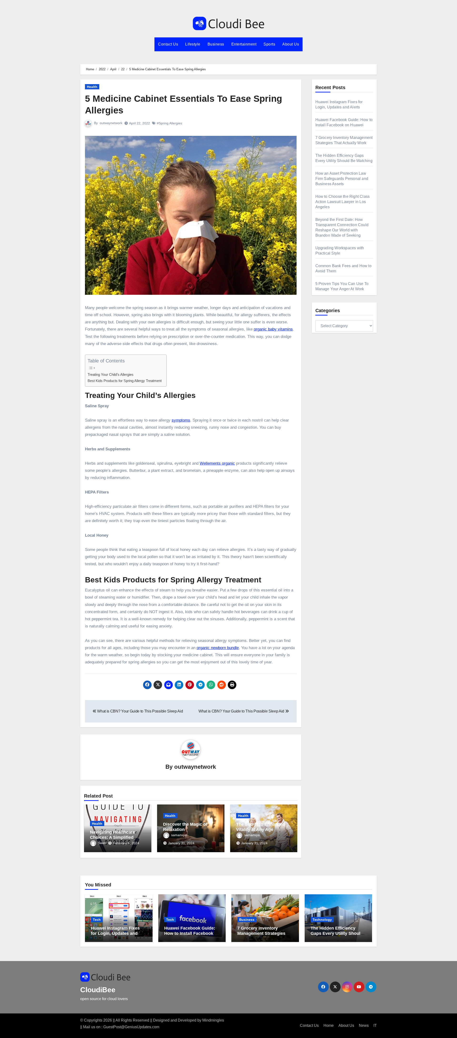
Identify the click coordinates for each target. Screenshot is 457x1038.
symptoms (181, 420)
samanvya (179, 835)
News (364, 1025)
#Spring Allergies (169, 123)
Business (216, 44)
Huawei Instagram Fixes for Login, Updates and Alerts (115, 933)
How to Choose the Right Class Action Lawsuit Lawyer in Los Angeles (342, 201)
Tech (97, 919)
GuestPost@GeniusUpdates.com (131, 1027)
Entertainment (244, 44)
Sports (269, 44)
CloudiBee (97, 990)
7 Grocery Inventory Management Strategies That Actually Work (261, 933)
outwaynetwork (111, 123)
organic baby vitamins (273, 329)
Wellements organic (217, 463)
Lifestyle (192, 44)
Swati (102, 843)
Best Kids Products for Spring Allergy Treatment (125, 381)
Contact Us (168, 44)
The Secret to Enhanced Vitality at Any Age (260, 827)
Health (92, 87)
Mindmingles (213, 1020)
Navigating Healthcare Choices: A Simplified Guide (112, 837)
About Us (290, 44)
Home (328, 1025)
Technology (322, 919)
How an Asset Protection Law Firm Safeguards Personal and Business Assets (341, 178)
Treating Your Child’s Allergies (111, 374)
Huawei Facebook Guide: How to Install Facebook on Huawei (192, 933)
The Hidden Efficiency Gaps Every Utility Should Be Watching (337, 933)
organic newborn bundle (218, 648)
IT (375, 1025)
